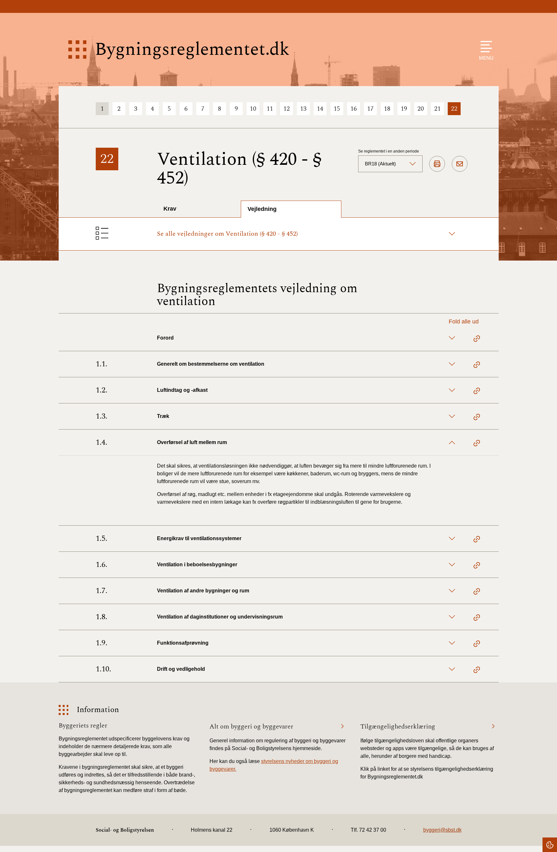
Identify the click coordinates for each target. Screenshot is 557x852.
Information (98, 710)
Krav (169, 208)
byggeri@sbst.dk (442, 830)
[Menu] (484, 46)
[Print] (437, 164)
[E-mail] (460, 164)
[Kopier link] (477, 340)
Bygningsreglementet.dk (192, 49)
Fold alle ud (464, 321)
